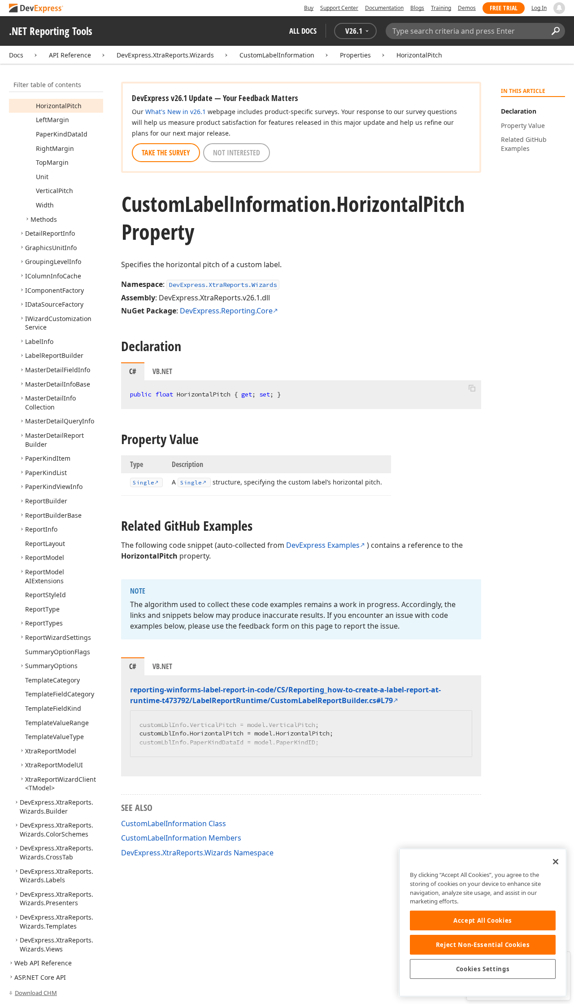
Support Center (339, 8)
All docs (303, 31)
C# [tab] (132, 371)
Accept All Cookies (482, 920)
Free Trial (503, 8)
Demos (467, 8)
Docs (16, 55)
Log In (539, 8)
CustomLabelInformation (276, 55)
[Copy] (471, 387)
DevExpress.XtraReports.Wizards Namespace (197, 853)
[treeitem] (59, 105)
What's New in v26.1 (175, 111)
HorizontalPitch (419, 55)
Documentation (384, 8)
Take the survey (166, 153)
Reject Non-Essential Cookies (483, 945)
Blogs (417, 8)
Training (441, 8)
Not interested (236, 153)
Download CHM (36, 993)
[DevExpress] (36, 8)
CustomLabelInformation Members (181, 838)
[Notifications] (559, 8)
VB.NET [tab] (162, 371)
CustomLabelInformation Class (173, 823)
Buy (308, 8)
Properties (355, 55)
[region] (483, 922)
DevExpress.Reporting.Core (226, 311)
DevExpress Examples (323, 545)
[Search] (555, 31)
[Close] (555, 862)
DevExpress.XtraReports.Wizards (165, 55)
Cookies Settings (483, 969)
